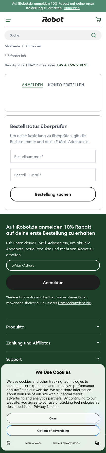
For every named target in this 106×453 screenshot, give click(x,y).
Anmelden (72, 8)
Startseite (12, 46)
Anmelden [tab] (32, 84)
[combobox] (53, 35)
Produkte (15, 327)
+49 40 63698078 (72, 65)
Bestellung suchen (53, 194)
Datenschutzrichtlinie (74, 303)
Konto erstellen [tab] (66, 84)
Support (14, 359)
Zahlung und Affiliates (28, 343)
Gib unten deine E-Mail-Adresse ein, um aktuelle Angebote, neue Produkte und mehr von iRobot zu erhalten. (50, 249)
